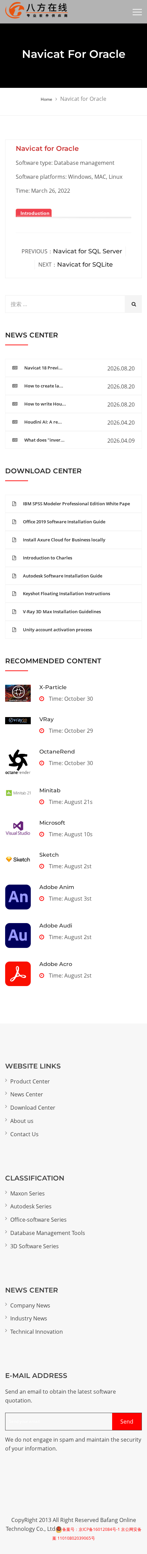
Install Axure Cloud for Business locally (64, 540)
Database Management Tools (47, 1233)
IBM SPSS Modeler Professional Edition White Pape (76, 504)
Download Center (32, 1107)
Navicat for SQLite (85, 264)
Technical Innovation (36, 1331)
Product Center (30, 1081)
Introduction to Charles (47, 558)
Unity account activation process (57, 630)
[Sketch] (18, 859)
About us (22, 1121)
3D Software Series (34, 1246)
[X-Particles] (18, 693)
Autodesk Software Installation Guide (62, 576)
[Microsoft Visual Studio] (18, 828)
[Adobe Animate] (18, 897)
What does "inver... (44, 440)
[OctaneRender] (18, 761)
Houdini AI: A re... (43, 422)
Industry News (28, 1318)
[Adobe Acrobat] (18, 974)
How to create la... (43, 386)
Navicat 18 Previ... (43, 368)
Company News (30, 1305)
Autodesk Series (31, 1206)
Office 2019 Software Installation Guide (64, 522)
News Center (26, 1094)
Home (46, 99)
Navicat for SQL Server (87, 251)
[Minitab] (18, 792)
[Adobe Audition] (18, 935)
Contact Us (24, 1134)
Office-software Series (38, 1219)
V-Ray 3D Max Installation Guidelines (62, 611)
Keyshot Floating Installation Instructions (66, 593)
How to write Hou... (45, 404)
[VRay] (18, 720)
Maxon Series (27, 1193)
